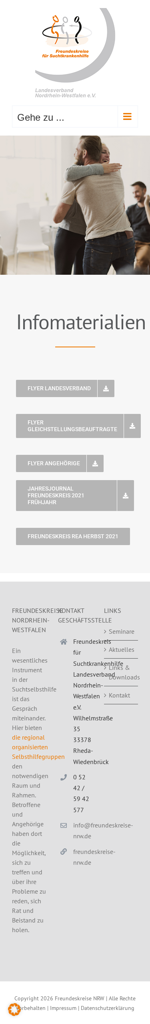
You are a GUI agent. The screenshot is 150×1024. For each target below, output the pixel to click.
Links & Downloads (121, 672)
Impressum (63, 1008)
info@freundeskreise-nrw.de (82, 830)
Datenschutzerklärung (107, 1008)
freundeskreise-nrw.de (82, 857)
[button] (14, 1009)
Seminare (121, 631)
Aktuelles (121, 649)
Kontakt (119, 695)
